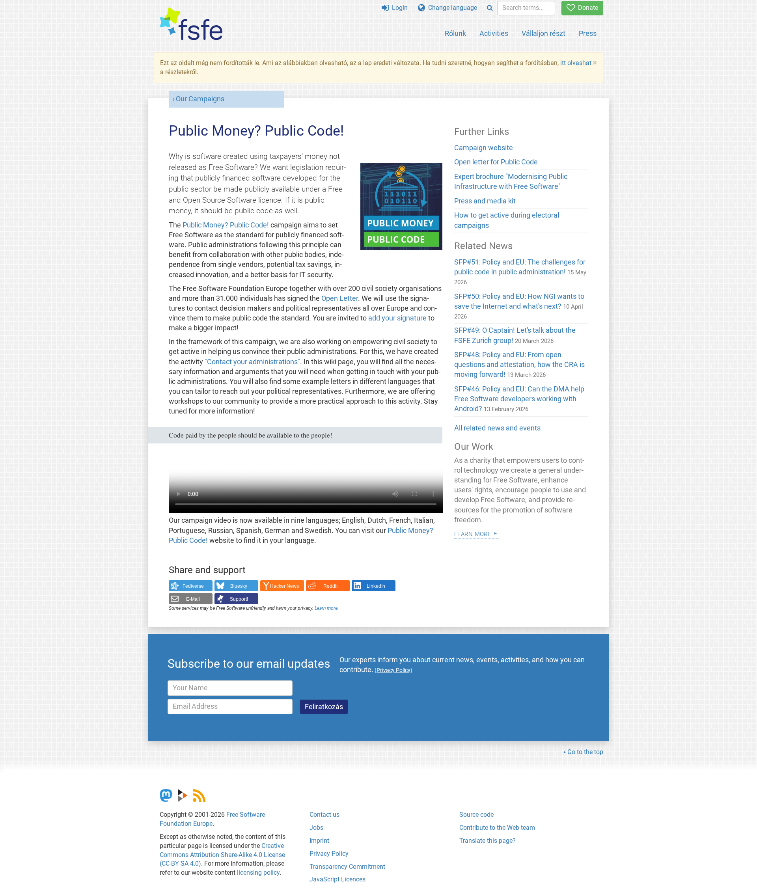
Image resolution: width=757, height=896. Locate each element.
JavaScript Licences (337, 879)
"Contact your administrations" (252, 362)
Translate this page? (487, 840)
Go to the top (585, 752)
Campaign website (483, 148)
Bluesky (238, 586)
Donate (586, 7)
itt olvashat (575, 63)
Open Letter (339, 298)
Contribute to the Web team (497, 827)
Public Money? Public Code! (226, 225)
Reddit (330, 586)
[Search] (490, 8)
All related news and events (497, 428)
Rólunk (455, 33)
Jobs (316, 827)
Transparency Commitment (347, 866)
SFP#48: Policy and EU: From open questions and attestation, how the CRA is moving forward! (519, 364)
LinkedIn (376, 586)
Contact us (324, 814)
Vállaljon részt (543, 33)
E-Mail (193, 599)
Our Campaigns (200, 99)
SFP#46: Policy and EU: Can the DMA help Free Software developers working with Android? (519, 399)
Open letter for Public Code (496, 162)
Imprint (319, 840)
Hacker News (284, 586)
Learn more (326, 608)
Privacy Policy (329, 853)
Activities (493, 33)
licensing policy (258, 872)
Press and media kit (485, 201)
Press (588, 33)
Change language (451, 7)
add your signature (397, 318)
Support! (239, 599)
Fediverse (193, 586)
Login (398, 7)
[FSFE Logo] (191, 24)
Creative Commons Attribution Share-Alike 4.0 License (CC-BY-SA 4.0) (222, 855)
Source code (476, 814)
